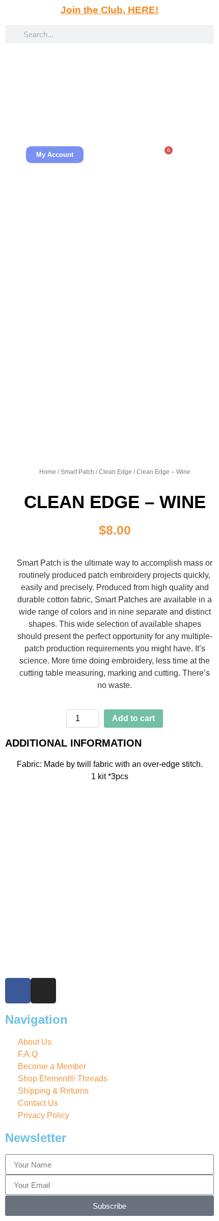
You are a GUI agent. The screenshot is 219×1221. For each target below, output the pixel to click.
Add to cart (133, 718)
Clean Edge (115, 471)
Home (47, 471)
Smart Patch (77, 471)
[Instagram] (43, 990)
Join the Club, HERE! (109, 10)
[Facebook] (18, 990)
